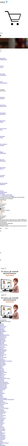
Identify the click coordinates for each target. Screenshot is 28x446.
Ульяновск (2, 429)
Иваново (2, 352)
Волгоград (2, 340)
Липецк (2, 368)
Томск (1, 424)
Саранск (2, 409)
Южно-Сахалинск (4, 443)
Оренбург (2, 393)
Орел (1, 392)
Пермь (1, 397)
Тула (1, 425)
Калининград (3, 357)
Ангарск (2, 325)
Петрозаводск (3, 398)
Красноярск (3, 364)
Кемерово (2, 359)
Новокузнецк (3, 385)
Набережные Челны (5, 378)
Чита (1, 440)
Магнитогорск (3, 372)
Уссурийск (2, 430)
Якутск (1, 444)
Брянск (2, 333)
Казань (1, 356)
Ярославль (2, 445)
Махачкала (2, 374)
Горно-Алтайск (3, 345)
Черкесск (2, 439)
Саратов (2, 410)
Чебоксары (3, 435)
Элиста (1, 441)
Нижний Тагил (3, 384)
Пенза (1, 395)
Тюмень (2, 426)
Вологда (2, 342)
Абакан (2, 323)
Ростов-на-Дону (4, 403)
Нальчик (2, 381)
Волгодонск (3, 341)
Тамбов (2, 420)
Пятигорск (2, 402)
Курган (1, 366)
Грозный (2, 346)
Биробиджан (3, 331)
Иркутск (2, 353)
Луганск (2, 369)
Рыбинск (2, 404)
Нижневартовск (4, 382)
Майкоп (2, 373)
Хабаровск (2, 433)
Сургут (1, 416)
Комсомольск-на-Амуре (6, 361)
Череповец (2, 438)
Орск (1, 394)
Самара (2, 407)
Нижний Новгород (4, 383)
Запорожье (3, 351)
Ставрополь (3, 415)
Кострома (2, 362)
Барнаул (2, 328)
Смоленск (2, 413)
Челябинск (2, 436)
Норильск (2, 389)
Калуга (1, 358)
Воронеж (2, 343)
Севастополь (3, 412)
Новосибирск (3, 388)
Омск (1, 390)
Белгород (2, 330)
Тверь (1, 421)
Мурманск (2, 377)
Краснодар (2, 363)
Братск (1, 332)
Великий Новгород (4, 335)
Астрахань (2, 327)
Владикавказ (3, 337)
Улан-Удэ (2, 428)
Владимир (2, 338)
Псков (1, 400)
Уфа (1, 431)
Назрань (2, 379)
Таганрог (2, 419)
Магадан (2, 371)
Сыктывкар (3, 418)
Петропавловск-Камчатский (7, 399)
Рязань (1, 405)
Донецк (2, 348)
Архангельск (3, 326)
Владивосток (3, 336)
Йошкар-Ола (3, 354)
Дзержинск (3, 347)
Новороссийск (3, 387)
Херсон (2, 434)
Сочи (1, 414)
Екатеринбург (3, 350)
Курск (1, 367)
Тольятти (2, 423)
